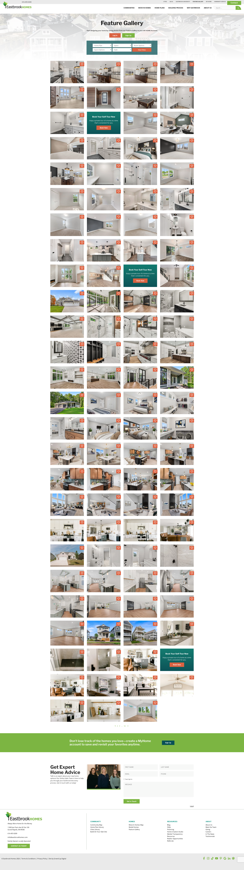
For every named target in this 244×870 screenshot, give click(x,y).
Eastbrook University (183, 1)
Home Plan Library (97, 827)
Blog (171, 1)
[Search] (238, 8)
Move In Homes (144, 8)
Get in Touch (131, 801)
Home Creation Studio (175, 832)
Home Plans (160, 8)
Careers (208, 832)
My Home (208, 1)
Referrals (170, 841)
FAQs (169, 827)
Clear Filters (142, 50)
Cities (165, 1)
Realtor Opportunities (175, 839)
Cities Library (95, 829)
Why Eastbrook (193, 8)
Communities (129, 8)
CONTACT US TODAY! (19, 846)
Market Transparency (175, 834)
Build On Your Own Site (98, 832)
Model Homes (134, 827)
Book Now (104, 128)
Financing (170, 829)
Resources (171, 836)
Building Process (175, 8)
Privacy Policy (42, 859)
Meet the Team (211, 827)
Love (82, 64)
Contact (234, 2)
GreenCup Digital (60, 859)
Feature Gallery (198, 1)
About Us (208, 8)
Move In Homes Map (136, 825)
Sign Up (128, 35)
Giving (208, 829)
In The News (210, 834)
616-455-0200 (26, 2)
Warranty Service (220, 1)
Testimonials (210, 836)
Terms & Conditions (28, 859)
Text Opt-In (128, 779)
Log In (115, 35)
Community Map (96, 825)
